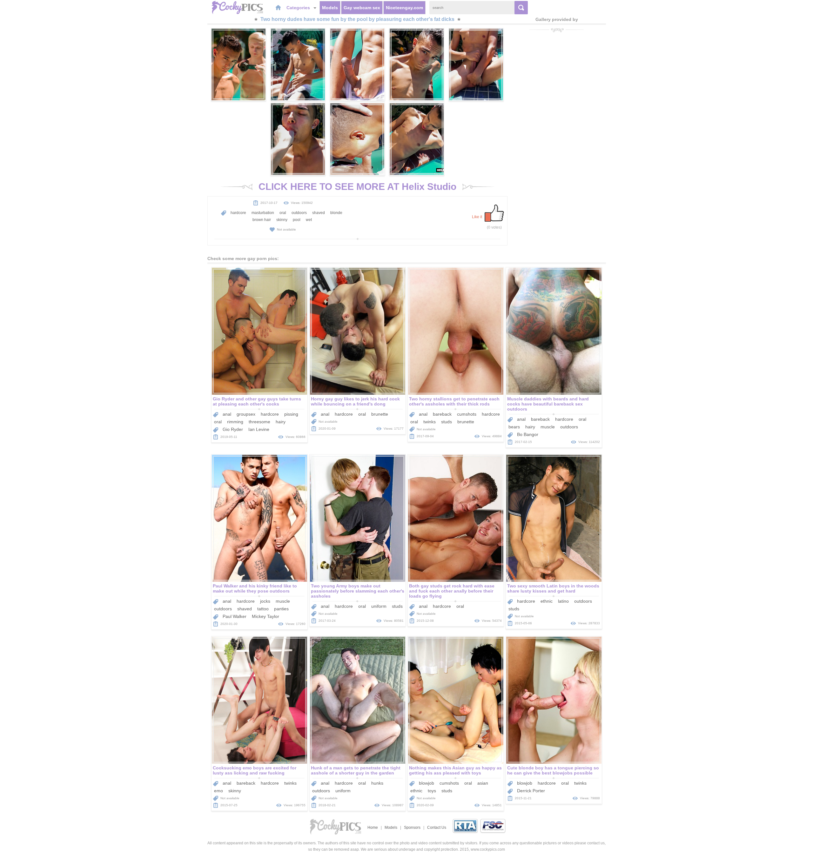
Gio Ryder (233, 429)
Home (372, 827)
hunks (377, 783)
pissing (291, 414)
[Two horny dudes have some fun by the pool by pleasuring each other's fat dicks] (238, 64)
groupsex (246, 414)
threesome (259, 421)
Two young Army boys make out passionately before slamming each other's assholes (357, 591)
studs (446, 421)
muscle (548, 426)
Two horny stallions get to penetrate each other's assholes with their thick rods (454, 401)
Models (330, 7)
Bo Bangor (527, 434)
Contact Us (436, 827)
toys (432, 790)
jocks (265, 601)
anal (227, 414)
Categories (298, 7)
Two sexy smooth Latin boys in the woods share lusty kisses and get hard (553, 588)
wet (309, 220)
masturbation (263, 213)
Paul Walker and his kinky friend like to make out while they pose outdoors (255, 588)
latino (563, 601)
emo (218, 790)
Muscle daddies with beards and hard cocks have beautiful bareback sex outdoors (548, 404)
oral (282, 213)
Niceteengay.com (404, 7)
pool (296, 220)
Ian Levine (258, 429)
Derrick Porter (531, 790)
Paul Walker (234, 616)
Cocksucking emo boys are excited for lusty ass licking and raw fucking (254, 770)
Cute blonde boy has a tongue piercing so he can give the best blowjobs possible (553, 770)
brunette (379, 414)
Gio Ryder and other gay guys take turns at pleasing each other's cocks (257, 401)
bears (514, 426)
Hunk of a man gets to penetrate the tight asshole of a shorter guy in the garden (355, 770)
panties (281, 608)
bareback (442, 414)
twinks (429, 421)
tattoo (263, 608)
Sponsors (412, 827)
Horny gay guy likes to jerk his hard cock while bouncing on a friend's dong (355, 401)
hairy (281, 421)
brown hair (261, 220)
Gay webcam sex (362, 7)
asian (482, 783)
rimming (235, 421)
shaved (318, 213)
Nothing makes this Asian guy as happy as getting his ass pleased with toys (455, 770)
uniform (378, 606)
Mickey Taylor (265, 616)
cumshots (466, 414)
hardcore (238, 213)
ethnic (547, 601)
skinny (281, 220)
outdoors (299, 213)
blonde (336, 213)
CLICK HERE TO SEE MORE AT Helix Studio (357, 186)
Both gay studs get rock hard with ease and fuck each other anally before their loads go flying (451, 591)
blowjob (426, 783)
